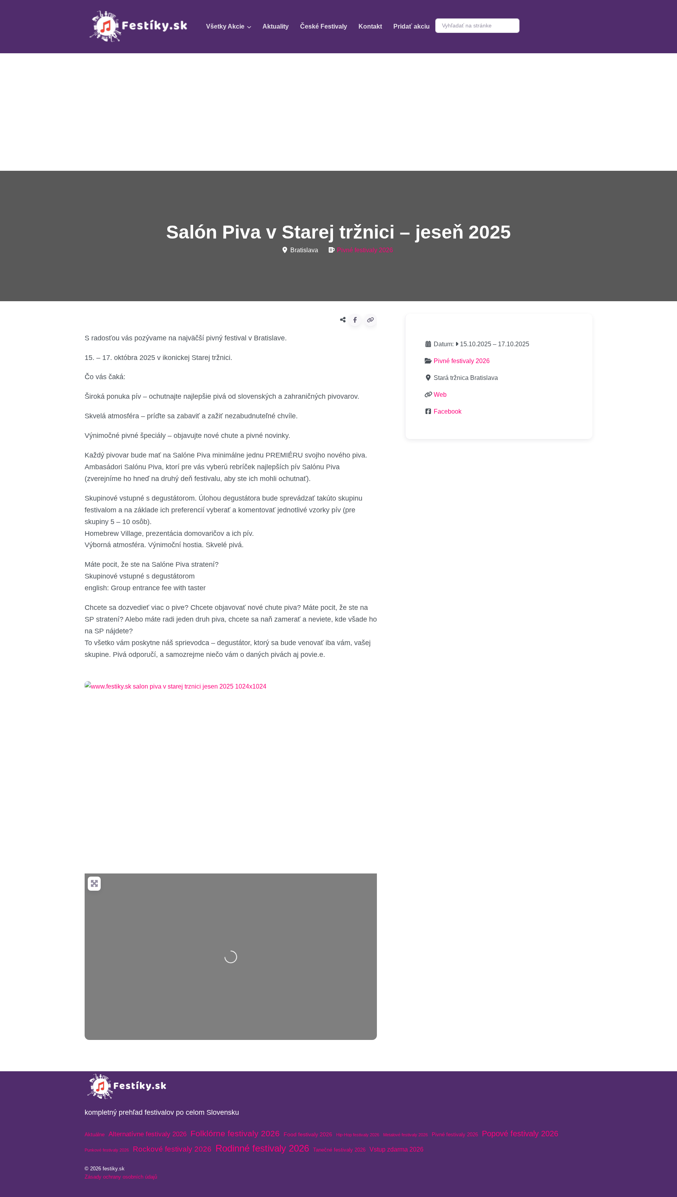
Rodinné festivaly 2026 (262, 1148)
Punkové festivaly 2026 (107, 1150)
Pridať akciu (411, 26)
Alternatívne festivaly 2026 (147, 1134)
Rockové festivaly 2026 (172, 1149)
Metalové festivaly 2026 (405, 1134)
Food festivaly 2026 (308, 1134)
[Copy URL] (370, 320)
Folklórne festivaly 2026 (235, 1133)
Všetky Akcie (225, 26)
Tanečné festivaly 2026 (339, 1150)
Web (440, 394)
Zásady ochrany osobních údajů (121, 1177)
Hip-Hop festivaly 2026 (357, 1134)
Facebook (448, 411)
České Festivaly (323, 26)
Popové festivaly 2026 (520, 1133)
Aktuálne (95, 1134)
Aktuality (275, 26)
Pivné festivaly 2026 (365, 250)
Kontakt (370, 26)
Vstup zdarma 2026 (396, 1149)
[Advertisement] (338, 112)
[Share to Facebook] (355, 320)
